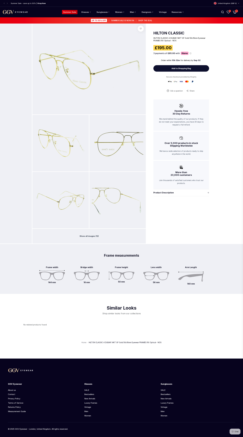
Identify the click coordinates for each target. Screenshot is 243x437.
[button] (7, 3)
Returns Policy (14, 407)
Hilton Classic (168, 33)
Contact (11, 394)
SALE (86, 390)
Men (86, 411)
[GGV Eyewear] (15, 12)
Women (87, 415)
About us (12, 390)
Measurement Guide (17, 411)
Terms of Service (15, 403)
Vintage (87, 407)
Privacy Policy (14, 398)
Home (84, 342)
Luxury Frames (90, 403)
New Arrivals (89, 398)
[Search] (222, 12)
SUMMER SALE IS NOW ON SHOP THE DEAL (122, 20)
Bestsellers (89, 394)
